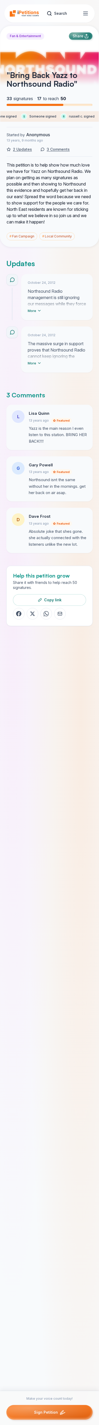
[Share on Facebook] (19, 613)
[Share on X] (32, 613)
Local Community (57, 236)
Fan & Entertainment (25, 36)
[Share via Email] (60, 613)
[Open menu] (85, 13)
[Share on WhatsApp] (46, 613)
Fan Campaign (22, 236)
